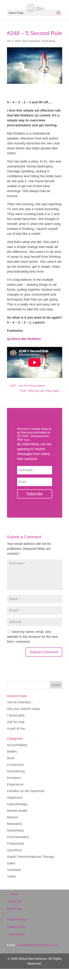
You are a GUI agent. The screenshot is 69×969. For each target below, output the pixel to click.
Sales (11, 863)
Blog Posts (14, 909)
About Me (14, 901)
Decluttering (16, 771)
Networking (15, 830)
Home (14, 894)
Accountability (17, 745)
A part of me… (17, 728)
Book (11, 758)
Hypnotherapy (17, 804)
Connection (15, 765)
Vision (11, 876)
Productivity (48, 40)
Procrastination (31, 40)
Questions (14, 850)
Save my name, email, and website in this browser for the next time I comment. (32, 636)
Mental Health (17, 811)
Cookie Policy (16, 927)
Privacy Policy (17, 919)
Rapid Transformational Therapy (30, 857)
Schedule (14, 870)
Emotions (14, 778)
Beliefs (12, 751)
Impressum (17, 934)
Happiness (15, 797)
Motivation (14, 824)
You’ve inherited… (20, 702)
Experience (15, 784)
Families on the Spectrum (26, 791)
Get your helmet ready (23, 709)
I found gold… (17, 715)
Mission (12, 817)
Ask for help (15, 722)
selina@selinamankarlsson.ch (37, 945)
